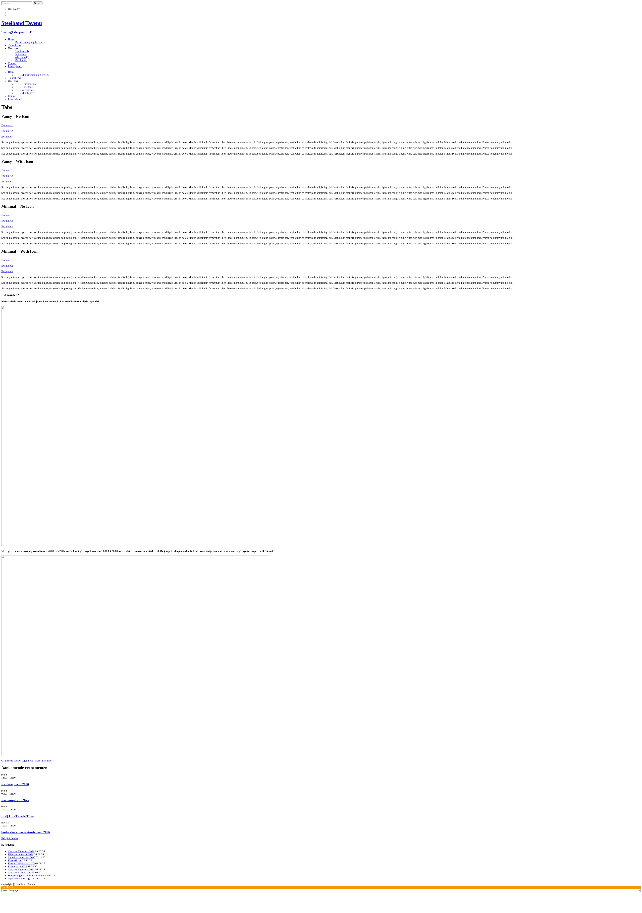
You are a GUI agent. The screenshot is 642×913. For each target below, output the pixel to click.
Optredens (20, 54)
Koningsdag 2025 (17, 866)
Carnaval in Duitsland (19, 872)
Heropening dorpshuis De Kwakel (26, 875)
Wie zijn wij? (22, 57)
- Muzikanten (24, 93)
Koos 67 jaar (15, 860)
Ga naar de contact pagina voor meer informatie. (26, 760)
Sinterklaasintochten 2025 (21, 857)
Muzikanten (21, 60)
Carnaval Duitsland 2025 (21, 869)
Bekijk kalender (9, 838)
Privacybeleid (15, 66)
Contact (12, 63)
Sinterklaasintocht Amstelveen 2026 (25, 832)
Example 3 (7, 136)
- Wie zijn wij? (25, 90)
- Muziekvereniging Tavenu (32, 75)
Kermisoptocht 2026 (15, 800)
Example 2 (7, 130)
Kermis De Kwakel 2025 (21, 863)
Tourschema (14, 45)
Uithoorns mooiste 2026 (20, 854)
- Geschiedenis (25, 84)
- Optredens (23, 87)
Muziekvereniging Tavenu (28, 42)
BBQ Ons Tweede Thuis (17, 816)
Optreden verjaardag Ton (21, 878)
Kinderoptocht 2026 (15, 784)
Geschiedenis (22, 51)
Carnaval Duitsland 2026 (21, 851)
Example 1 (7, 125)
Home (11, 39)
